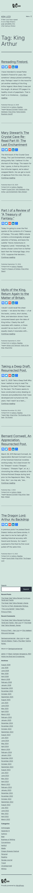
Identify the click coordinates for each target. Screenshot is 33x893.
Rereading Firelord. (14, 62)
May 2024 (5, 743)
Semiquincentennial (15, 649)
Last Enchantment (12, 192)
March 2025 (5, 714)
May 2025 (4, 708)
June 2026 (5, 671)
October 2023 (6, 764)
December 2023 (7, 758)
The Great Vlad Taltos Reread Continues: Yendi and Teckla (15, 599)
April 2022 (5, 816)
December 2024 (7, 723)
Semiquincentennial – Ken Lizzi (12, 638)
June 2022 (5, 811)
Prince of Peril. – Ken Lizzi (10, 630)
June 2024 (5, 741)
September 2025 (7, 697)
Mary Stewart (22, 192)
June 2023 (5, 776)
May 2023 (4, 779)
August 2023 (5, 770)
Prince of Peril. (6, 612)
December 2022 (7, 793)
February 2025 (6, 717)
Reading (19, 107)
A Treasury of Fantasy (13, 269)
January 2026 (6, 685)
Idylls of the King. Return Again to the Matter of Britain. (15, 294)
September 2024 (7, 732)
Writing (3, 869)
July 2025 (4, 703)
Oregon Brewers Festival (10, 851)
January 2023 (6, 790)
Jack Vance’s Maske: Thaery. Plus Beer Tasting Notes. (16, 640)
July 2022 (4, 808)
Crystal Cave (11, 189)
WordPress (20, 885)
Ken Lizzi (6, 16)
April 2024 (5, 746)
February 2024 (6, 752)
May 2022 (4, 813)
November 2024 (7, 726)
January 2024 (6, 755)
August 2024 (5, 735)
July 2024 (4, 738)
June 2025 (5, 706)
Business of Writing (8, 839)
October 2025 (6, 694)
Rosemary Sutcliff (7, 114)
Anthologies (5, 828)
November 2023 (7, 761)
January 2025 (6, 720)
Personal (4, 854)
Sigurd (3, 271)
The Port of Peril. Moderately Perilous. (14, 606)
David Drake (10, 558)
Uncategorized (6, 866)
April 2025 (5, 711)
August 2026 (5, 665)
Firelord (20, 109)
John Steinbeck (20, 189)
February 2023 (6, 787)
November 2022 (7, 796)
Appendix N (5, 831)
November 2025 (7, 691)
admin (3, 654)
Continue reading (8, 178)
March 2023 (5, 784)
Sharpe (7, 497)
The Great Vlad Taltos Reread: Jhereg (14, 603)
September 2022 (7, 802)
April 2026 (5, 676)
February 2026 (6, 682)
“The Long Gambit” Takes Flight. (13, 609)
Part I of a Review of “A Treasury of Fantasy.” (15, 214)
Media (19, 492)
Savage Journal (6, 860)
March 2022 (5, 819)
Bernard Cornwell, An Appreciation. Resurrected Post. (16, 440)
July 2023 (4, 773)
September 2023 (7, 767)
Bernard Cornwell (12, 109)
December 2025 (7, 688)
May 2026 (4, 673)
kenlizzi (4, 845)
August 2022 (5, 805)
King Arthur (12, 112)
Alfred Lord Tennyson (13, 345)
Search (3, 585)
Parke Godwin (20, 112)
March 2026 (5, 679)
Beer (8, 415)
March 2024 (5, 749)
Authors (14, 107)
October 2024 (6, 729)
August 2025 (5, 700)
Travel (3, 863)
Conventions (5, 842)
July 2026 (4, 668)
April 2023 (5, 781)
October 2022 (6, 799)
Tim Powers (9, 417)
